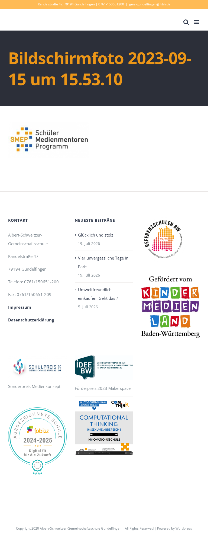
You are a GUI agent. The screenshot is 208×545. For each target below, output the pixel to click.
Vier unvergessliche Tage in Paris (103, 262)
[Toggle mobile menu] (197, 22)
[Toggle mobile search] (186, 22)
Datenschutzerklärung (31, 320)
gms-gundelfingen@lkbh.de (149, 4)
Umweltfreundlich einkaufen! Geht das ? (98, 294)
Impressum (19, 307)
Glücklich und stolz (95, 235)
